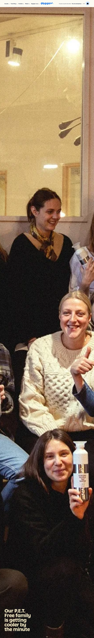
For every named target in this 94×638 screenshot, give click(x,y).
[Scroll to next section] (47, 636)
